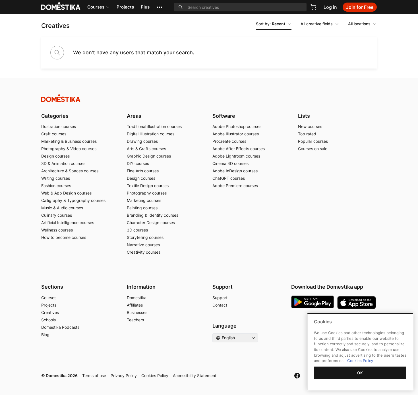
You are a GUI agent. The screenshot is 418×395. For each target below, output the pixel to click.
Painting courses (142, 207)
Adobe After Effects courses (238, 148)
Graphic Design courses (149, 156)
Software (223, 116)
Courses (95, 7)
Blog (45, 334)
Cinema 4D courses (230, 163)
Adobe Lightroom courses (236, 156)
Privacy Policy (124, 375)
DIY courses (138, 163)
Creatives (50, 312)
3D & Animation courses (63, 163)
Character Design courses (151, 222)
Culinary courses (56, 215)
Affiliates (135, 305)
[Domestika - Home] (209, 98)
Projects (125, 7)
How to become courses (63, 237)
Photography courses (147, 193)
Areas (134, 116)
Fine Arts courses (143, 170)
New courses (310, 126)
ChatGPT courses (228, 178)
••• (159, 7)
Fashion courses (56, 185)
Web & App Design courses (66, 193)
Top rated (307, 133)
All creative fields (317, 23)
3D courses (137, 230)
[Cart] (313, 6)
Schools (48, 319)
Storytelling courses (145, 237)
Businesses (137, 312)
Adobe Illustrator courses (235, 133)
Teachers (135, 319)
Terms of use (94, 375)
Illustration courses (58, 126)
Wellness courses (57, 230)
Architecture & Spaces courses (69, 170)
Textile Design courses (148, 185)
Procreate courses (229, 141)
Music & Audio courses (62, 207)
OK (360, 373)
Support (219, 297)
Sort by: (270, 23)
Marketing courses (144, 200)
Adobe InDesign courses (235, 170)
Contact (219, 305)
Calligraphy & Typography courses (73, 200)
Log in (330, 7)
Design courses (55, 156)
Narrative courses (143, 244)
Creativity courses (143, 252)
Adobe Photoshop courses (236, 126)
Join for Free (359, 7)
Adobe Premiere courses (235, 185)
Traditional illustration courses (154, 126)
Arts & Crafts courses (146, 148)
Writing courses (55, 178)
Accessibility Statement (194, 375)
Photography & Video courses (68, 148)
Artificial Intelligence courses (67, 222)
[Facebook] (297, 375)
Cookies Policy (154, 375)
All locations (359, 23)
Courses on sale (312, 148)
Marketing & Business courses (69, 141)
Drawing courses (142, 141)
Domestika (136, 297)
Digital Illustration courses (150, 133)
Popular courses (313, 141)
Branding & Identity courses (152, 215)
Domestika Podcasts (60, 327)
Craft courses (53, 133)
